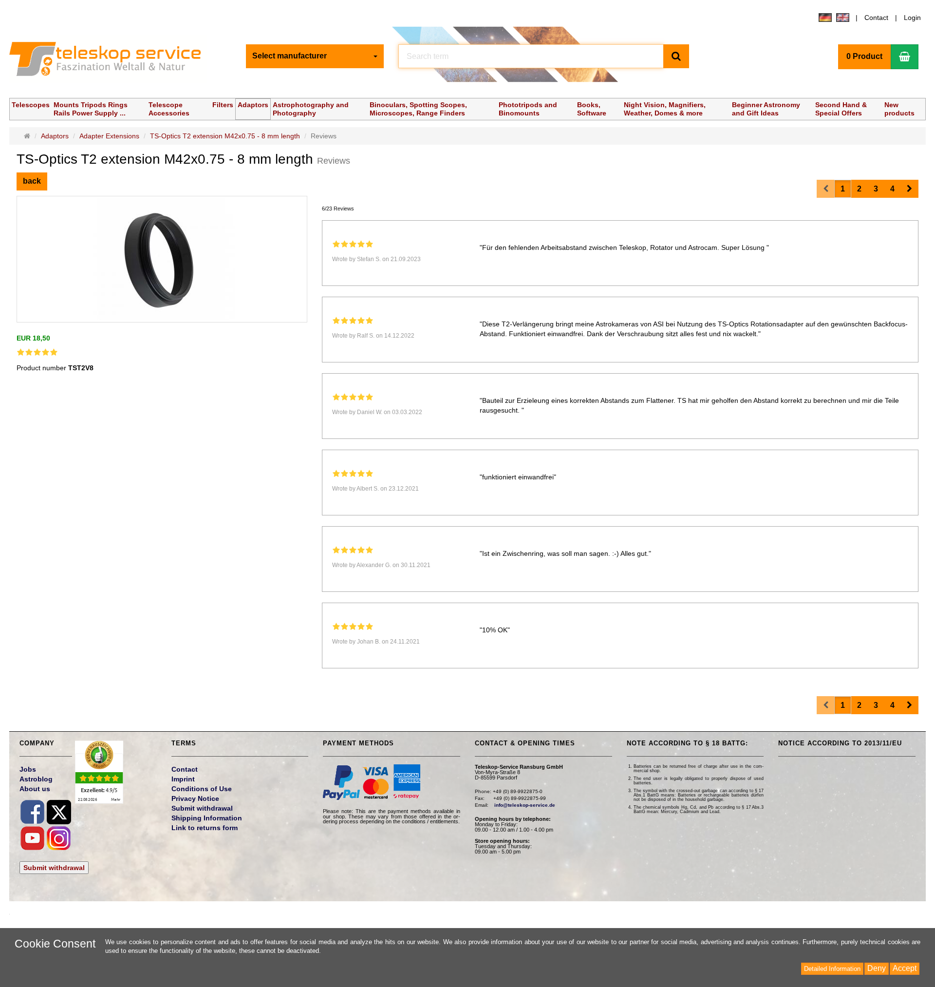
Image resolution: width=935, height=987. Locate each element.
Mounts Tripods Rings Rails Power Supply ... (91, 109)
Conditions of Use (201, 789)
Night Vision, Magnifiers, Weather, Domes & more (665, 109)
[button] (909, 189)
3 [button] (876, 189)
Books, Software (591, 109)
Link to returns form (204, 828)
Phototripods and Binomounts (528, 109)
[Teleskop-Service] (112, 61)
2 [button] (859, 189)
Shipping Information (206, 818)
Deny (876, 968)
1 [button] (843, 189)
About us (34, 789)
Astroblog (36, 779)
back (32, 181)
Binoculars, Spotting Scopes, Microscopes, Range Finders (418, 109)
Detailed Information (832, 968)
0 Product (864, 56)
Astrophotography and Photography (311, 109)
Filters (222, 105)
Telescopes (31, 105)
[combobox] (315, 56)
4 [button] (892, 189)
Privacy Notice (195, 798)
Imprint (183, 779)
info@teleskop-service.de (524, 805)
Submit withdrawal (54, 868)
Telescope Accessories (169, 109)
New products (899, 109)
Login (912, 17)
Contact (876, 17)
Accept (904, 968)
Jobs (27, 769)
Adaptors (253, 105)
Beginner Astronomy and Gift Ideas (766, 109)
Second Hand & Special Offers (841, 109)
